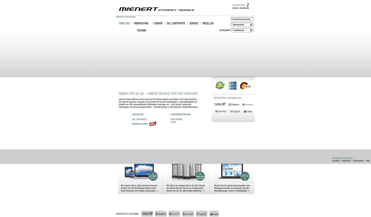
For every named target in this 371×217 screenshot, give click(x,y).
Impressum (346, 160)
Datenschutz (358, 160)
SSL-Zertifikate (139, 119)
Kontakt (336, 160)
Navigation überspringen (126, 16)
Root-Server (176, 119)
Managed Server (140, 123)
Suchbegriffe (224, 30)
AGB (368, 160)
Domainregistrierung (181, 114)
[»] (158, 190)
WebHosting (137, 114)
